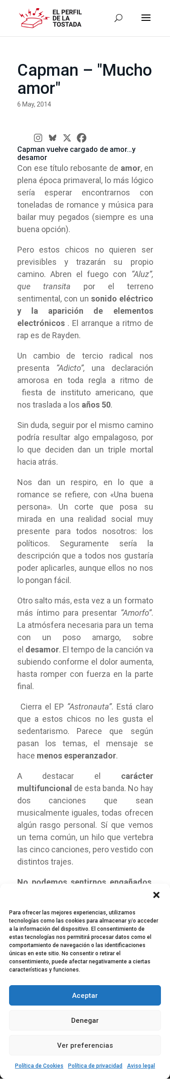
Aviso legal (141, 1066)
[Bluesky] (52, 137)
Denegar (85, 1020)
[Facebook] (81, 137)
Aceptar (85, 996)
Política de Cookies (39, 1066)
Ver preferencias (85, 1045)
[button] (156, 894)
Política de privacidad (95, 1066)
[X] (67, 137)
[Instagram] (38, 137)
